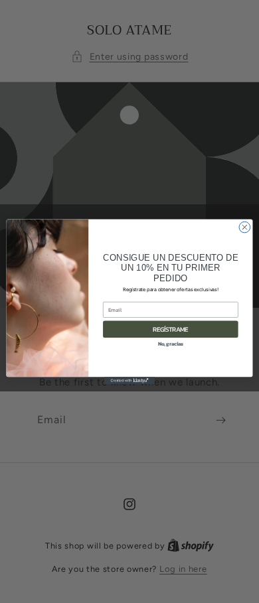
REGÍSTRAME (171, 329)
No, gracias (171, 343)
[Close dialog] (244, 227)
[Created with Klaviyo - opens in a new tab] (129, 380)
